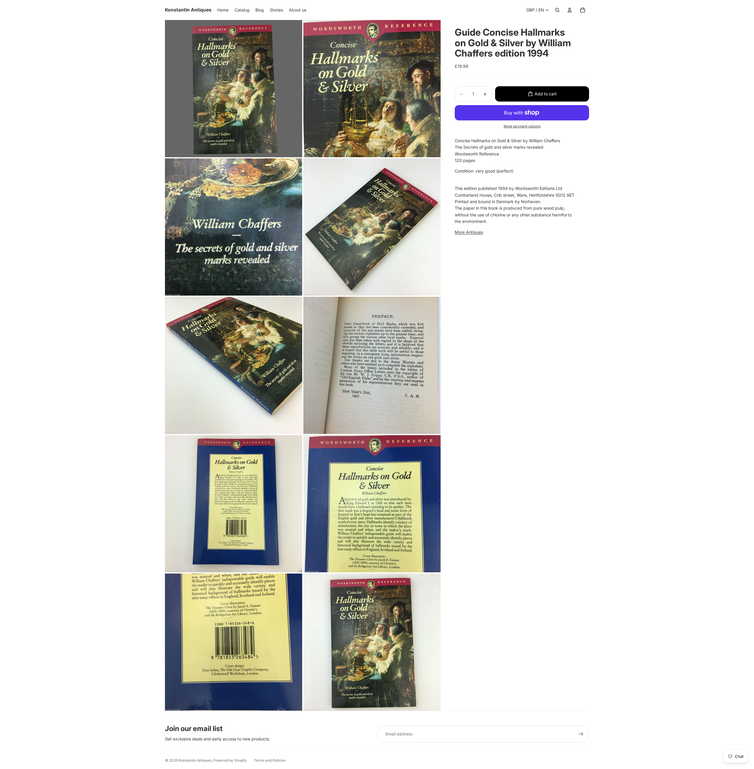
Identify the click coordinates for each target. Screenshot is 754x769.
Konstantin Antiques (194, 760)
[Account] (569, 10)
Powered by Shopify (230, 760)
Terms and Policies (269, 760)
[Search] (557, 10)
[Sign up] (580, 734)
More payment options (522, 126)
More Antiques (469, 232)
